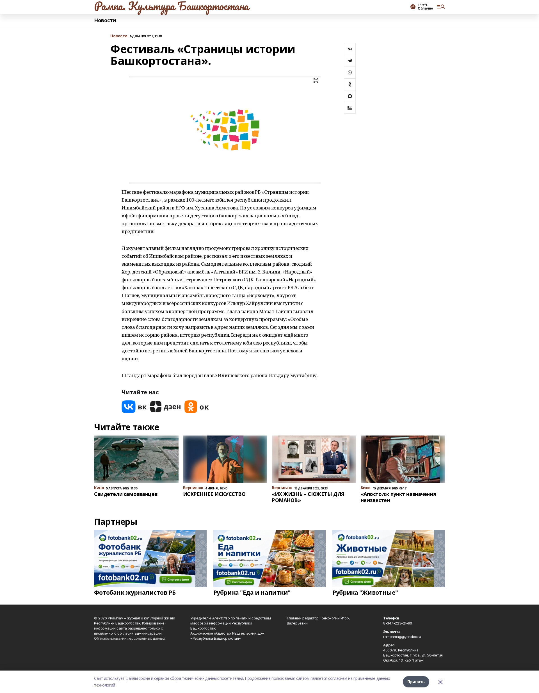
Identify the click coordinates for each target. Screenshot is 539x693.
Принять (416, 681)
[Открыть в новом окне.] (134, 406)
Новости (105, 20)
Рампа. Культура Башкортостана (171, 5)
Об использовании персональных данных (129, 638)
